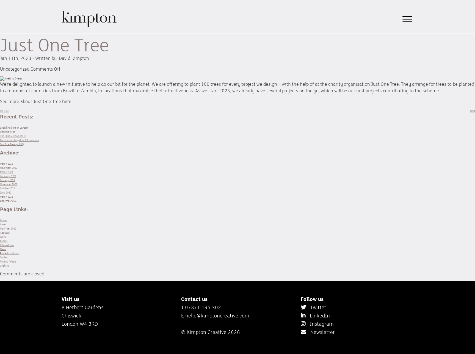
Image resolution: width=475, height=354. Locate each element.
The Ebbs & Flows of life (13, 136)
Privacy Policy (8, 261)
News (3, 249)
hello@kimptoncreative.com (217, 315)
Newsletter (320, 332)
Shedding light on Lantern (14, 127)
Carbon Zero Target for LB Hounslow (19, 140)
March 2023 (6, 172)
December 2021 (9, 201)
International (7, 245)
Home (3, 220)
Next (472, 111)
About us (5, 232)
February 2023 (8, 176)
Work (3, 237)
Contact (4, 257)
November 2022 (8, 184)
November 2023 (8, 168)
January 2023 (7, 180)
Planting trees (7, 132)
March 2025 (6, 163)
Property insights (9, 253)
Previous (4, 111)
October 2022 (7, 188)
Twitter (316, 307)
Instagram (320, 323)
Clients (3, 241)
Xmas (3, 224)
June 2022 (5, 192)
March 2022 (6, 196)
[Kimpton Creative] (89, 26)
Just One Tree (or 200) (12, 144)
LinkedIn (318, 315)
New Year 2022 (8, 228)
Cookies (4, 265)
